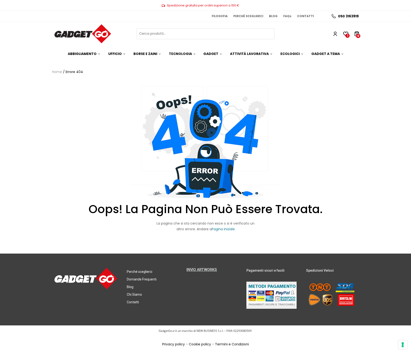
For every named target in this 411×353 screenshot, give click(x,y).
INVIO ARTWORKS (201, 269)
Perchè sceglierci (139, 272)
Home (57, 71)
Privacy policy (173, 344)
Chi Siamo (134, 294)
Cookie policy (200, 344)
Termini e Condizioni (232, 344)
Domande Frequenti (142, 279)
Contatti (133, 302)
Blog (130, 287)
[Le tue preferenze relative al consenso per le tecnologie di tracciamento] (402, 344)
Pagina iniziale (223, 229)
